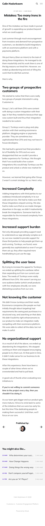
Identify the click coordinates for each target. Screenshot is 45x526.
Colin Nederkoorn (12, 3)
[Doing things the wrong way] (22, 467)
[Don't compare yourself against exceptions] (22, 473)
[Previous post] (3, 427)
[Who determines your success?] (22, 455)
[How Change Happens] (22, 461)
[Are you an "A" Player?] (22, 479)
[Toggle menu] (41, 3)
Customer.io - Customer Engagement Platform (22, 504)
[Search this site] (37, 3)
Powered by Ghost (22, 511)
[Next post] (41, 427)
